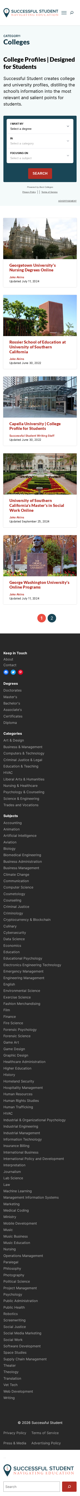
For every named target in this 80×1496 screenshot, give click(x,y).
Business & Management (22, 747)
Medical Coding (16, 1210)
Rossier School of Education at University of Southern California (37, 346)
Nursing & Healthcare (20, 785)
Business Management (21, 868)
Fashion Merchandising (21, 1003)
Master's (10, 697)
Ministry (9, 1217)
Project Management (20, 1288)
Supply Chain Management (25, 1359)
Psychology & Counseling (23, 792)
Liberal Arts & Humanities (23, 779)
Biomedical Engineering (22, 855)
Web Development (18, 1391)
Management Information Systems (31, 1197)
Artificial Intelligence (19, 835)
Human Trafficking (18, 1107)
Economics (12, 945)
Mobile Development (20, 1223)
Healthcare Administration (24, 1062)
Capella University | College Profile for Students (35, 426)
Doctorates (12, 690)
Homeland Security (18, 1081)
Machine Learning (17, 1191)
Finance (9, 1016)
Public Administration (20, 1301)
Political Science (16, 1281)
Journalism (12, 1171)
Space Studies (14, 1352)
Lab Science (13, 1178)
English (9, 984)
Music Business (15, 1236)
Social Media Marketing (22, 1333)
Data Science (14, 939)
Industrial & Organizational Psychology (34, 1120)
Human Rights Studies (21, 1100)
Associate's (12, 709)
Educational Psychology (22, 958)
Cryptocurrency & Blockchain (27, 919)
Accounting (12, 823)
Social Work (13, 1340)
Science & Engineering (21, 798)
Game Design (14, 1049)
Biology (9, 848)
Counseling (12, 900)
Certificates (12, 716)
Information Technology (22, 1139)
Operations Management (23, 1256)
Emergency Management (23, 971)
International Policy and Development (33, 1159)
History (9, 1074)
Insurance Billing (16, 1146)
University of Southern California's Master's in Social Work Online (36, 505)
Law (6, 1184)
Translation (12, 1378)
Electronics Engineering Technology (32, 965)
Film (6, 1010)
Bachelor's (11, 703)
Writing (9, 1398)
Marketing (11, 1204)
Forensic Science (17, 1036)
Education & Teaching (20, 766)
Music (8, 1230)
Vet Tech (10, 1385)
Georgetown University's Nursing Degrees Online (32, 267)
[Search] (69, 1487)
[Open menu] (64, 13)
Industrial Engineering (20, 1126)
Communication (16, 881)
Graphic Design (15, 1055)
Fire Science (13, 1023)
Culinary (10, 926)
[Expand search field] (72, 13)
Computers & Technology (23, 753)
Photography (13, 1275)
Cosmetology (14, 894)
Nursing (9, 1249)
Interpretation (14, 1165)
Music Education (16, 1243)
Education (11, 952)
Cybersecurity (14, 932)
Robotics (10, 1314)
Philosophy (12, 1268)
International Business (20, 1152)
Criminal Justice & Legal (22, 760)
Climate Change (16, 874)
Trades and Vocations (20, 805)
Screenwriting (14, 1320)
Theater (9, 1365)
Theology (11, 1372)
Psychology (12, 1294)
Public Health (14, 1307)
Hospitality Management (23, 1087)
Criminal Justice (16, 906)
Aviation (9, 842)
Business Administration (22, 861)
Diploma (10, 722)
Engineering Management (23, 978)
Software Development (22, 1346)
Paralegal (10, 1262)
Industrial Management (21, 1133)
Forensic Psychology (20, 1029)
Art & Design (13, 740)
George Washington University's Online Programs (39, 584)
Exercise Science (17, 997)
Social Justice (14, 1327)
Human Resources (17, 1094)
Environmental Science (21, 990)
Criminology (13, 913)
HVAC (8, 772)
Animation (11, 829)
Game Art (11, 1042)
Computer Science (18, 887)
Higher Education (17, 1068)
